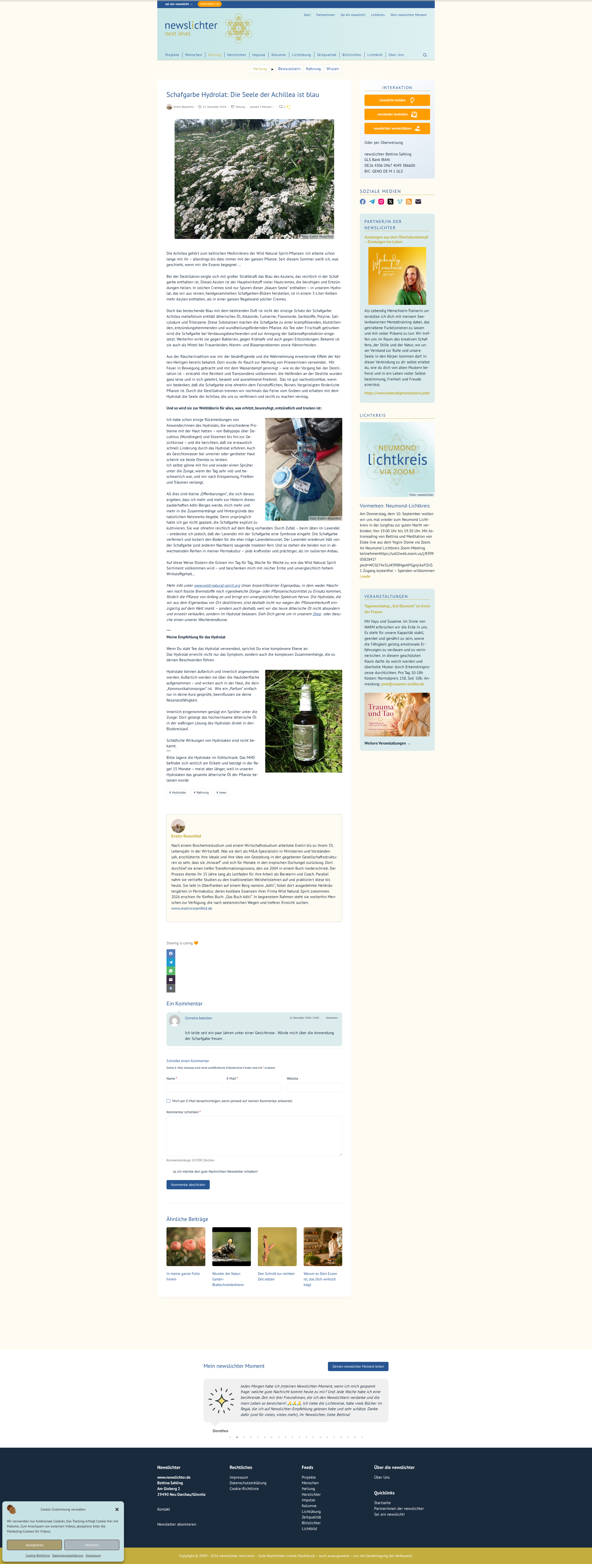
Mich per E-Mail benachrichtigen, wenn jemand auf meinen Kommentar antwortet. (232, 1101)
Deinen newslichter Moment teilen (358, 1366)
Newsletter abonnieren (176, 1524)
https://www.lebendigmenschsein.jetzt (397, 393)
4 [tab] (251, 1437)
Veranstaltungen (386, 596)
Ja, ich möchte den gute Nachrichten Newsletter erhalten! (215, 1171)
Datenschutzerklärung (67, 1555)
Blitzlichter (351, 55)
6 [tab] (264, 1437)
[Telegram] (254, 962)
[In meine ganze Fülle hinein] (185, 1246)
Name (171, 1078)
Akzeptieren (34, 1545)
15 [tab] (327, 1437)
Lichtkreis (378, 15)
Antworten (332, 1017)
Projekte (172, 55)
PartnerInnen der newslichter (399, 1508)
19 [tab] (355, 1437)
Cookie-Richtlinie (38, 1555)
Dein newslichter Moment (409, 15)
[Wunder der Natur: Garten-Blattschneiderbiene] (231, 1246)
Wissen (333, 68)
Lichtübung (301, 55)
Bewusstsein (289, 68)
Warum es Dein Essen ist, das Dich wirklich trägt (320, 1279)
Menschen (193, 55)
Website (292, 1078)
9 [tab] (285, 1437)
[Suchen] (425, 55)
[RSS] (409, 201)
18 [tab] (348, 1437)
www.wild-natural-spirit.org (217, 585)
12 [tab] (306, 1437)
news (221, 792)
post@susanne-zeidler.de (402, 683)
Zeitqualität (326, 55)
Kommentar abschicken (188, 1184)
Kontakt (163, 1509)
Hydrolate (177, 792)
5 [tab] (258, 1437)
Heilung (214, 55)
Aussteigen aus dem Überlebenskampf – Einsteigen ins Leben (396, 239)
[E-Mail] (254, 979)
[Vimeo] (400, 201)
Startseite (382, 1502)
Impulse (258, 55)
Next (392, 1404)
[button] (117, 1509)
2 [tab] (237, 1437)
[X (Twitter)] (390, 201)
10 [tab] (292, 1437)
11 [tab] (299, 1437)
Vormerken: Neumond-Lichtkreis (395, 505)
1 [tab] (230, 1437)
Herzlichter (236, 55)
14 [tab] (320, 1437)
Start (307, 15)
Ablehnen (92, 1545)
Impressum (93, 1555)
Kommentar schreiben (183, 1112)
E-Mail (232, 1078)
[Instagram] (381, 201)
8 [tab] (278, 1437)
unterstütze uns (209, 4)
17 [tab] (341, 1437)
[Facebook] (254, 953)
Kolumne (278, 55)
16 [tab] (334, 1437)
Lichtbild (374, 55)
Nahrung (313, 68)
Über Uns (396, 55)
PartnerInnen (325, 15)
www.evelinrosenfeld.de (191, 908)
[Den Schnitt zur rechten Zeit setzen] (277, 1246)
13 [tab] (313, 1437)
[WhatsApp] (254, 971)
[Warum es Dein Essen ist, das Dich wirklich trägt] (323, 1246)
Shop (317, 613)
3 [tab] (244, 1437)
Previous (200, 1404)
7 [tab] (271, 1437)
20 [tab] (362, 1437)
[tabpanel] (296, 1404)
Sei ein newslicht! (353, 15)
